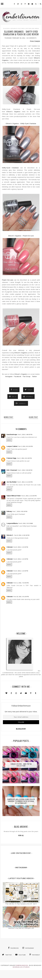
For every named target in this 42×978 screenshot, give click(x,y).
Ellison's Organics (10, 28)
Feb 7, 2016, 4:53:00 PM (20, 511)
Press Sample (35, 41)
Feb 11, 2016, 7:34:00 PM (21, 583)
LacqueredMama (12, 523)
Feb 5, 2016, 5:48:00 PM (25, 434)
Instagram (9, 376)
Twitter (34, 376)
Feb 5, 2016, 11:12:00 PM (25, 482)
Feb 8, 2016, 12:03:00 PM (21, 535)
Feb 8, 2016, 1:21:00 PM (20, 547)
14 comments (31, 38)
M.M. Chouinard (12, 470)
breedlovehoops (12, 434)
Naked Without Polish (14, 496)
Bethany (9, 511)
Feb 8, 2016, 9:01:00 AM (25, 523)
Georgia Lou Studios (21, 967)
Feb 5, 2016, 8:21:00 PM (24, 458)
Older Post (33, 417)
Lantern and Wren (32, 28)
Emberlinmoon (22, 965)
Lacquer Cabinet (12, 446)
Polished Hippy (11, 458)
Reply (9, 440)
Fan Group (26, 376)
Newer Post (8, 417)
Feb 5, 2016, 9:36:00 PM (25, 470)
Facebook (17, 376)
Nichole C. (10, 535)
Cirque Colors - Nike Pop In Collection (21, 765)
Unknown (10, 547)
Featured (21, 28)
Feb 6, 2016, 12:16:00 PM (29, 495)
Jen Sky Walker (12, 482)
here (37, 62)
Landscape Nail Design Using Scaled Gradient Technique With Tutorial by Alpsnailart (21, 801)
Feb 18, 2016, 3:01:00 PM (21, 596)
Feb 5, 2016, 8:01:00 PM (25, 446)
